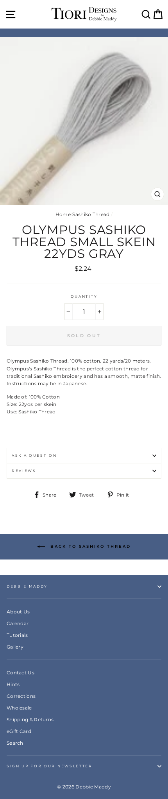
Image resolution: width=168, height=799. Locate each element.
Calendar (18, 623)
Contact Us (20, 673)
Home (63, 214)
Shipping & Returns (30, 719)
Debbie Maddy (27, 586)
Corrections (21, 696)
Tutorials (17, 635)
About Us (18, 612)
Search (15, 743)
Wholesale (19, 708)
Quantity (84, 296)
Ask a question (34, 455)
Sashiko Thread (90, 214)
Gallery (15, 647)
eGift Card (19, 731)
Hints (13, 684)
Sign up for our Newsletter (50, 766)
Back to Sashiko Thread (89, 546)
